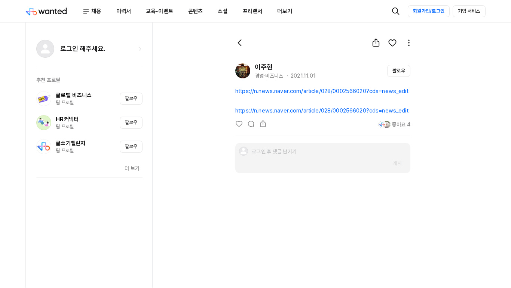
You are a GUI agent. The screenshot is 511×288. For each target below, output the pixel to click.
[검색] (395, 11)
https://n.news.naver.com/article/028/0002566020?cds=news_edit (322, 91)
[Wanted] (53, 11)
